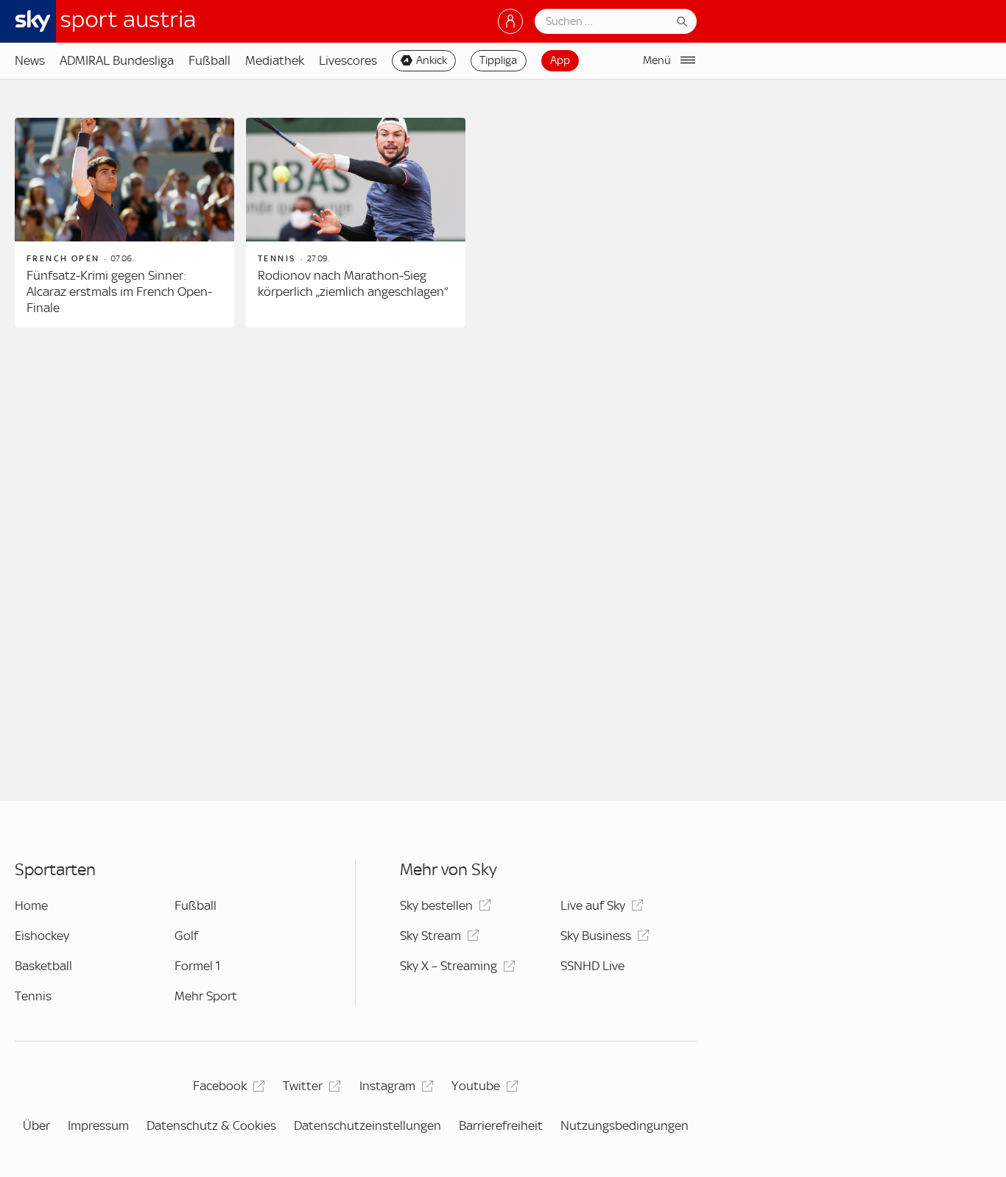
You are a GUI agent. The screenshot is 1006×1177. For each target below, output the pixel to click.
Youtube (475, 1085)
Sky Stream (430, 935)
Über (36, 1125)
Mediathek (274, 60)
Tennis (33, 996)
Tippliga (498, 60)
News (30, 60)
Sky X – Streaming (448, 965)
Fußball (210, 60)
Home (31, 905)
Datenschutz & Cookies (211, 1125)
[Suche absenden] (682, 21)
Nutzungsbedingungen (624, 1125)
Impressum (98, 1125)
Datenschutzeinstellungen (367, 1125)
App (560, 60)
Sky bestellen (436, 905)
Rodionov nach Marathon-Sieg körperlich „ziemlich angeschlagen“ (353, 283)
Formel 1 (197, 965)
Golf (186, 935)
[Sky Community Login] (510, 21)
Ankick (431, 60)
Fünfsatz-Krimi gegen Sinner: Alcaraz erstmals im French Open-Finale (119, 291)
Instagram (387, 1085)
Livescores (348, 60)
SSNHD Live (592, 965)
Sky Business (595, 935)
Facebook (220, 1085)
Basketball (43, 965)
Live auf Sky (592, 905)
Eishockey (42, 935)
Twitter (303, 1085)
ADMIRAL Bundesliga (117, 60)
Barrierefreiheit (501, 1125)
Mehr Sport (206, 996)
